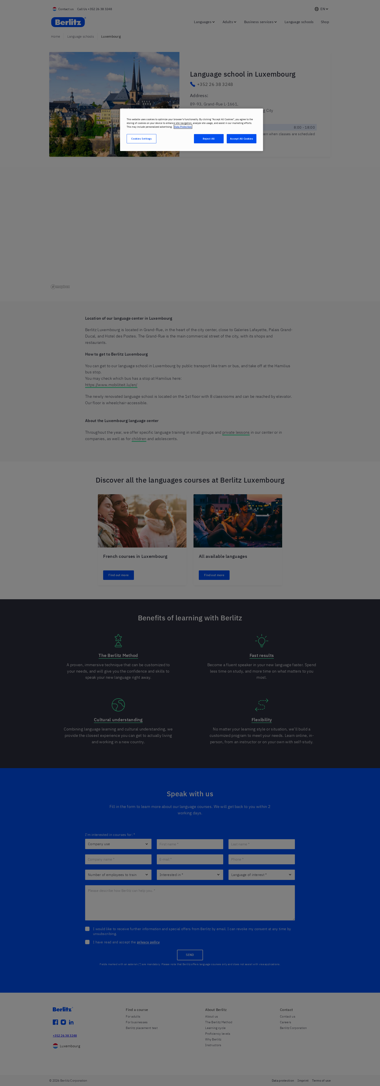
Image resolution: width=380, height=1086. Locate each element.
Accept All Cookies (241, 138)
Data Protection (183, 126)
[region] (191, 130)
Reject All (209, 138)
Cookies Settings (141, 138)
